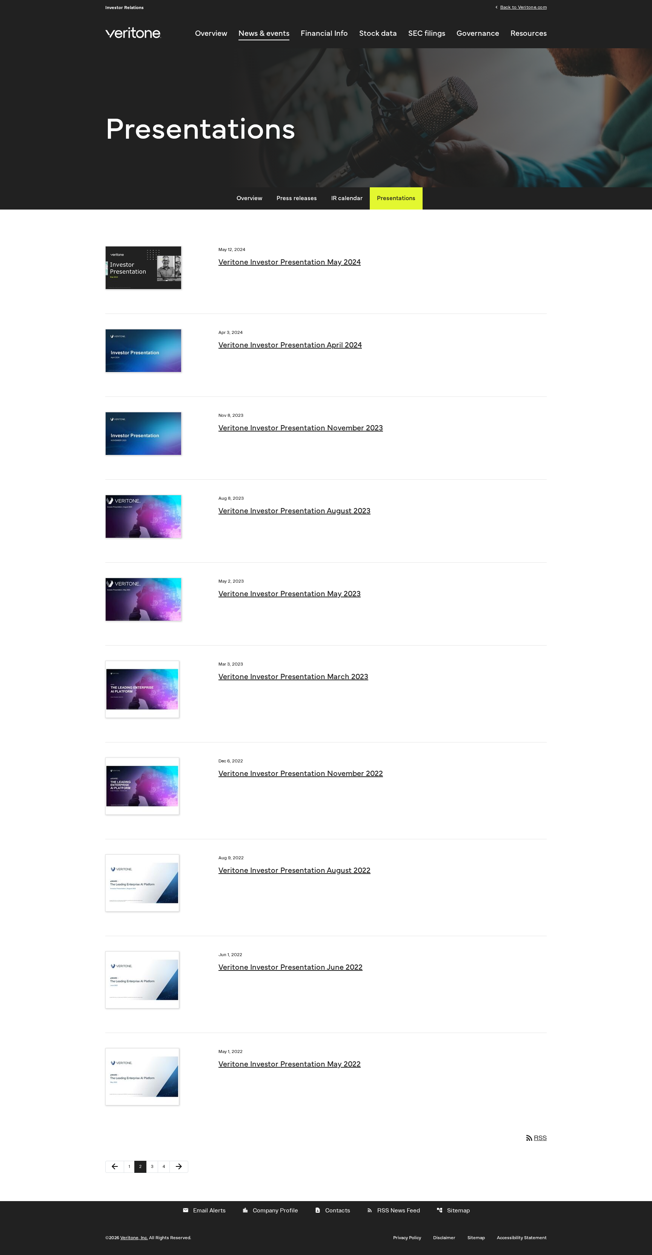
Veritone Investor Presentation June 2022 (290, 967)
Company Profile (270, 1210)
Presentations (396, 198)
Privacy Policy (407, 1237)
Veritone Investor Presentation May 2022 (289, 1064)
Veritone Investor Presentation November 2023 (300, 428)
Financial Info (324, 33)
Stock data (378, 33)
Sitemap (453, 1210)
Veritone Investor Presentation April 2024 (290, 345)
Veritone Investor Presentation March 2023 (293, 677)
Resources (529, 33)
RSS (536, 1137)
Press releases (297, 198)
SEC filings (426, 33)
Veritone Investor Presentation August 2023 (294, 511)
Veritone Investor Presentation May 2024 (289, 262)
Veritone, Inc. (134, 1237)
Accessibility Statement (522, 1237)
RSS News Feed (393, 1210)
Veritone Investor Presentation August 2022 (294, 870)
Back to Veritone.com (523, 6)
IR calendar (347, 198)
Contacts (332, 1210)
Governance (478, 33)
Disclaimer (444, 1237)
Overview (211, 33)
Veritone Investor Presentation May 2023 (289, 594)
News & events (263, 33)
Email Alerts (204, 1210)
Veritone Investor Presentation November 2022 (300, 773)
